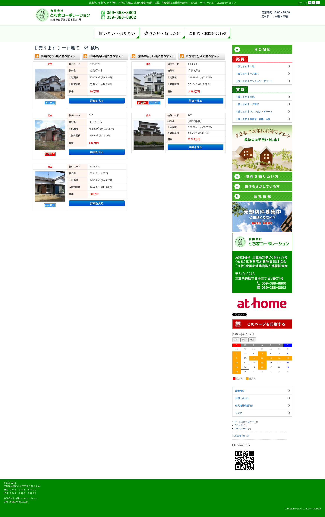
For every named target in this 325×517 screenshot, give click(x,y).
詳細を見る (96, 100)
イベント (238, 425)
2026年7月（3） (242, 436)
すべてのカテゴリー (244, 421)
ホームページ (241, 428)
